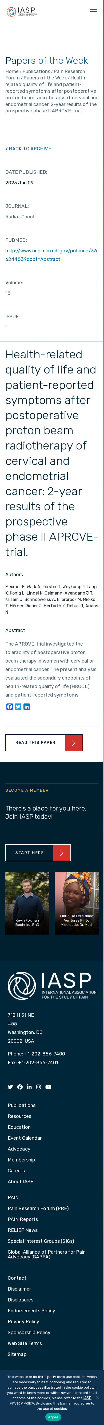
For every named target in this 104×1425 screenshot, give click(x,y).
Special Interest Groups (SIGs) (41, 1241)
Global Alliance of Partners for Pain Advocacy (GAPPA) (47, 1255)
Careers (16, 1171)
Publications (21, 1105)
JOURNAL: (17, 206)
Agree (53, 1417)
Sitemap (17, 1354)
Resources (19, 1116)
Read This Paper (35, 742)
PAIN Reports (23, 1219)
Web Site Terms (25, 1343)
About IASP (21, 1182)
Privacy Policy (23, 1322)
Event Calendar (25, 1138)
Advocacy (19, 1149)
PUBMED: (16, 240)
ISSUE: (12, 317)
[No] (97, 1397)
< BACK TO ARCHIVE (28, 149)
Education (19, 1127)
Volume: (14, 283)
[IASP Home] (22, 12)
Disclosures (20, 1300)
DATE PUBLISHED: (26, 172)
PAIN (13, 1198)
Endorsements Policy (31, 1311)
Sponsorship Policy (29, 1332)
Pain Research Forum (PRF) (38, 1208)
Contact (17, 1278)
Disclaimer (19, 1289)
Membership (21, 1160)
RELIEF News (23, 1230)
